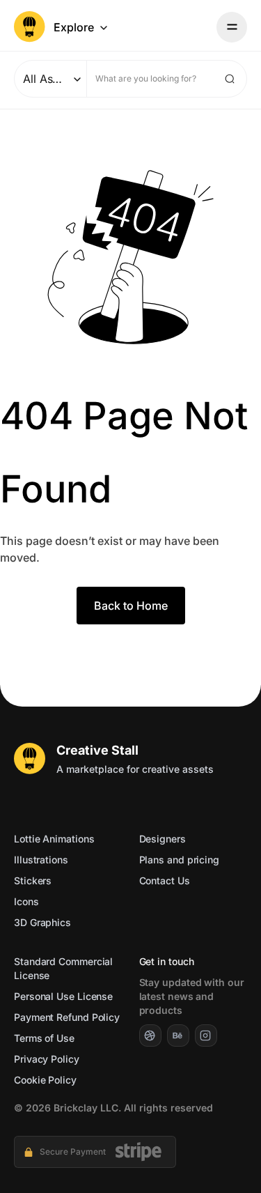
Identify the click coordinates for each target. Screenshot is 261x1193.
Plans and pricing (179, 859)
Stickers (33, 880)
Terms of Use (44, 1038)
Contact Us (164, 880)
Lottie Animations (54, 839)
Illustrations (41, 859)
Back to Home (131, 606)
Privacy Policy (46, 1059)
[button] (81, 27)
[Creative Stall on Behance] (178, 1035)
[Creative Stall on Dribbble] (150, 1035)
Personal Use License (63, 996)
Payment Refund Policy (67, 1017)
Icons (26, 901)
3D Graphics (42, 922)
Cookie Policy (45, 1080)
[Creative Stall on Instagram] (206, 1035)
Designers (162, 839)
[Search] (229, 78)
